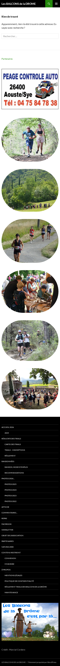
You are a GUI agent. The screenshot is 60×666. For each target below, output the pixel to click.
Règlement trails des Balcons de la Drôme (26, 587)
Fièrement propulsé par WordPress (42, 662)
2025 (7, 433)
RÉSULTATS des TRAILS (11, 438)
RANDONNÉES (8, 461)
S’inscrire (9, 564)
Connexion (10, 558)
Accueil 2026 (8, 427)
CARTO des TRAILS (13, 444)
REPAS (4, 518)
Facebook (7, 524)
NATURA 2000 (8, 547)
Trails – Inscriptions (15, 450)
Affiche (5, 507)
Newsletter (7, 530)
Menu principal (56, 3)
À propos (6, 570)
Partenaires (7, 58)
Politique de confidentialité (19, 581)
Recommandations (14, 473)
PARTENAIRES (8, 541)
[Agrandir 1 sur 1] (53, 606)
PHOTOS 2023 (10, 495)
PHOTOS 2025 (10, 484)
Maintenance (11, 592)
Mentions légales (13, 575)
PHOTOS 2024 (10, 490)
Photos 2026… (8, 478)
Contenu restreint (11, 552)
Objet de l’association (12, 535)
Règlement (10, 456)
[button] (30, 89)
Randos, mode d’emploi (16, 467)
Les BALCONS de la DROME (19, 3)
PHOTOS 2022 (10, 501)
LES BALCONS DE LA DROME (14, 662)
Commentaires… (10, 513)
